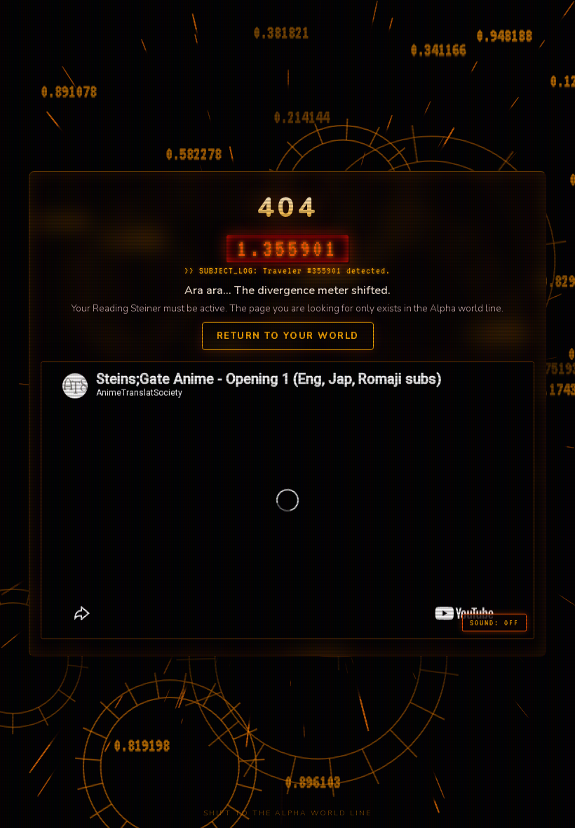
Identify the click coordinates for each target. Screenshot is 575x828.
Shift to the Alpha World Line (287, 813)
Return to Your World (288, 335)
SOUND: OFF (494, 622)
